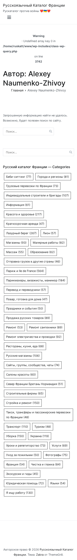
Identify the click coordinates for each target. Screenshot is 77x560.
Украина (39, 436)
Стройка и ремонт (22, 402)
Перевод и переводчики (26, 289)
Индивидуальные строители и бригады (37, 195)
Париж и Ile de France (25, 271)
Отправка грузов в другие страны (33, 261)
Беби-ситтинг (18, 176)
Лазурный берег (21, 233)
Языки (57, 483)
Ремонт (14, 327)
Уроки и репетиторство (25, 445)
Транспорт (17, 426)
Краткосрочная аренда (25, 223)
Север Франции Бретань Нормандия (34, 384)
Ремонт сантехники (45, 327)
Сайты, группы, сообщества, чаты (32, 365)
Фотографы (56, 455)
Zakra (40, 554)
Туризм (42, 426)
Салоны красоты (21, 374)
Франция (15, 464)
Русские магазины (23, 355)
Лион (49, 233)
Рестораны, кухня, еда (25, 346)
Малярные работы (49, 242)
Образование (42, 252)
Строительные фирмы (24, 393)
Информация (18, 204)
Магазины (16, 242)
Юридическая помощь (25, 483)
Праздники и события (24, 308)
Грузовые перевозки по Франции (32, 186)
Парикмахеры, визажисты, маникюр (35, 280)
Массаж (15, 252)
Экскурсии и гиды (22, 473)
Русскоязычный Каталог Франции (34, 5)
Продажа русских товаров (28, 318)
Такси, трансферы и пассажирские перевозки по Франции (38, 415)
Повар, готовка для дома (26, 299)
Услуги (60, 445)
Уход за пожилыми (22, 455)
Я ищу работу (19, 492)
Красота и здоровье (24, 214)
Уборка (15, 436)
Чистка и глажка (46, 464)
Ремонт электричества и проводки (33, 336)
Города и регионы (53, 176)
